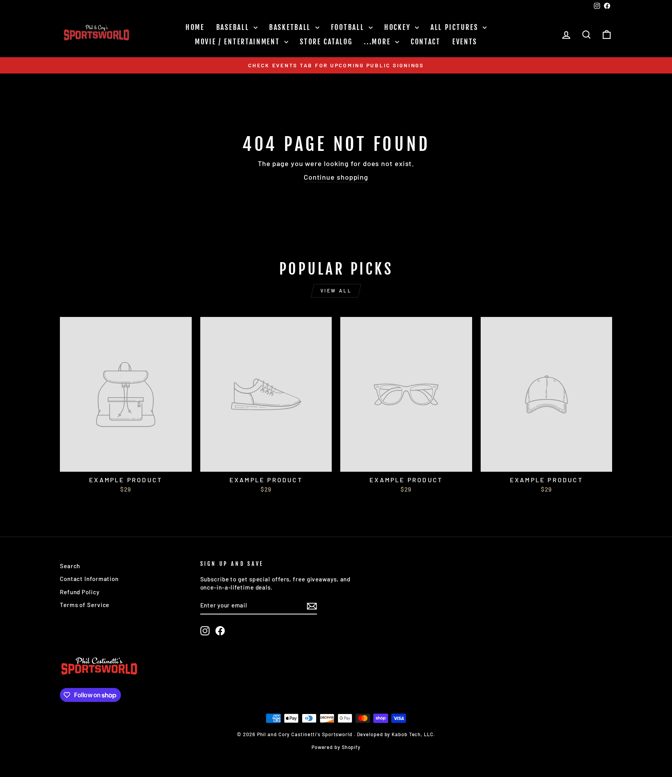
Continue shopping (336, 177)
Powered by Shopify (336, 747)
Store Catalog (326, 41)
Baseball (234, 27)
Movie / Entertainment (238, 41)
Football (349, 27)
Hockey (398, 27)
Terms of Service (84, 604)
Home (195, 27)
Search (70, 565)
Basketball (291, 27)
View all (336, 290)
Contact (426, 41)
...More (378, 41)
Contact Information (89, 578)
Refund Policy (80, 591)
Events (464, 41)
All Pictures (455, 27)
